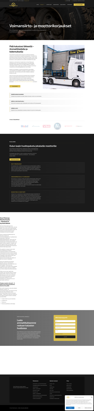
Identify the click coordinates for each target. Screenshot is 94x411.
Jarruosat (51, 388)
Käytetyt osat (49, 4)
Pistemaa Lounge (36, 390)
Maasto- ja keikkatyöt (37, 393)
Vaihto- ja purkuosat (36, 388)
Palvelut (42, 4)
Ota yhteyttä (15, 86)
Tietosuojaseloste (69, 390)
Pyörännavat (52, 396)
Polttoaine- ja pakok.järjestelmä (56, 395)
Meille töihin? (62, 4)
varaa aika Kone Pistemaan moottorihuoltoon (23, 81)
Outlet (51, 393)
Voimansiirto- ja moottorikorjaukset (39, 383)
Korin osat (52, 390)
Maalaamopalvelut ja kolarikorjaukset (40, 395)
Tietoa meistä (69, 383)
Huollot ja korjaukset (37, 398)
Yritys (38, 4)
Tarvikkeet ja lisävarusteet (54, 398)
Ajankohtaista (56, 4)
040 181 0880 (80, 4)
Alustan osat (52, 383)
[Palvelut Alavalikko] (44, 4)
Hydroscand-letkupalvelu (37, 396)
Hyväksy (70, 407)
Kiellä (79, 407)
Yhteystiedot (69, 4)
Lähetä (65, 336)
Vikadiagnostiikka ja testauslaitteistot (40, 385)
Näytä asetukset (88, 407)
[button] (91, 397)
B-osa (51, 385)
